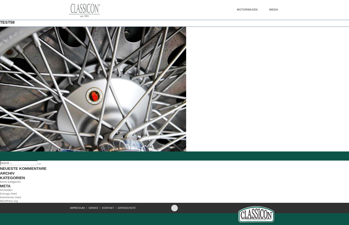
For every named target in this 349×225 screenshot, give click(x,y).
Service (93, 208)
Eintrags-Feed (8, 193)
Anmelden (6, 190)
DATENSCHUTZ (127, 208)
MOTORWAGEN (247, 9)
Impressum (77, 208)
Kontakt (108, 208)
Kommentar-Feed (10, 197)
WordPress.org (9, 201)
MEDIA (274, 9)
